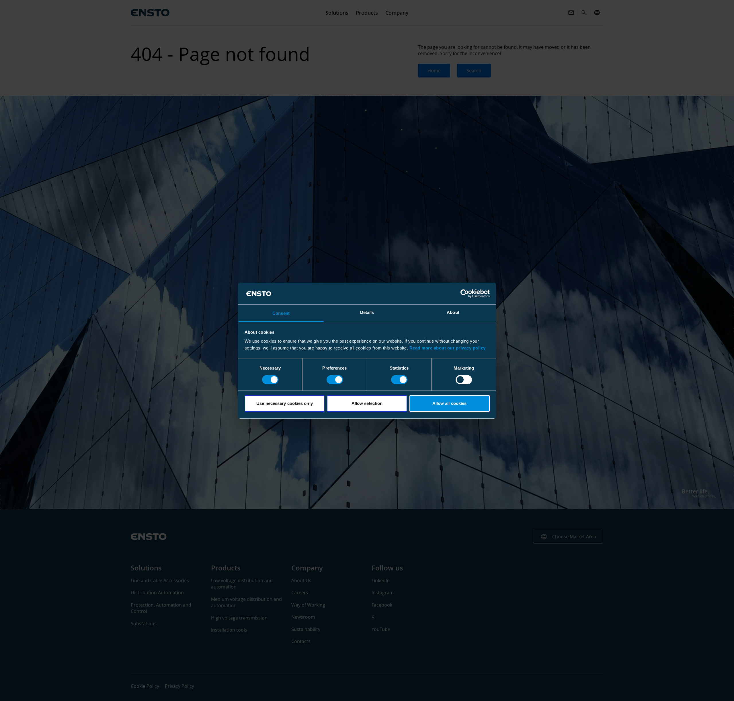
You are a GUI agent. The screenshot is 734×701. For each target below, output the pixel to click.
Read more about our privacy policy (447, 347)
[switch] (335, 379)
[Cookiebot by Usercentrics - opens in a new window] (465, 293)
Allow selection (367, 403)
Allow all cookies (449, 403)
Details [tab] (367, 312)
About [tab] (453, 312)
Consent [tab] (281, 313)
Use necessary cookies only (284, 403)
